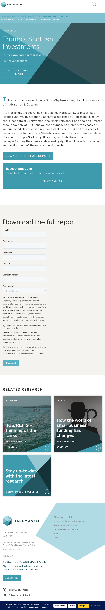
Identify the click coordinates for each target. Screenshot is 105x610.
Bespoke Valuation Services (67, 529)
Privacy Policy (28, 545)
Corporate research (32, 55)
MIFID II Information (12, 549)
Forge (14, 556)
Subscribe (11, 578)
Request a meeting (52, 181)
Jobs (56, 538)
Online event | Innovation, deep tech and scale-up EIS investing (30, 19)
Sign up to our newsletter (22, 492)
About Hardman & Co (63, 517)
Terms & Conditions (12, 545)
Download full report (18, 72)
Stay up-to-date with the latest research (22, 476)
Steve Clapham (17, 61)
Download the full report (27, 155)
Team (56, 533)
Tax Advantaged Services (65, 525)
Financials (9, 31)
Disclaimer (7, 542)
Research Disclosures (24, 542)
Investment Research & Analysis (69, 521)
